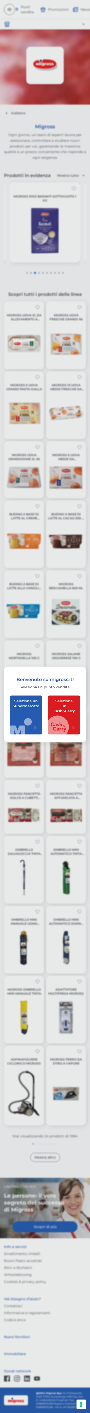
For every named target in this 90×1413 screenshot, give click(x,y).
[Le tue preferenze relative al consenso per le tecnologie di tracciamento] (81, 1404)
